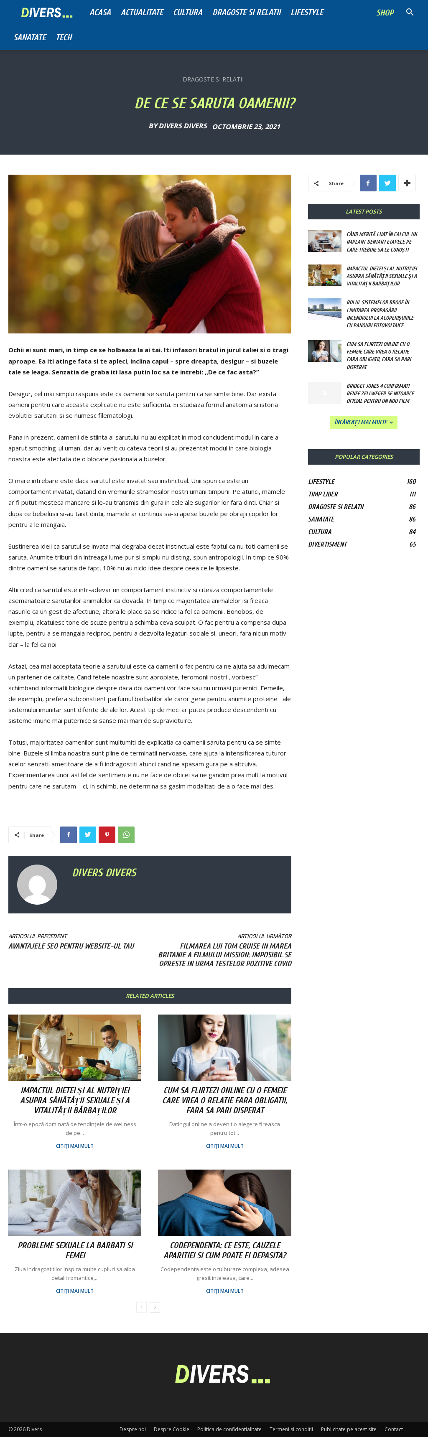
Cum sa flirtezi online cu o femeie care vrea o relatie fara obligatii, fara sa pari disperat (224, 1100)
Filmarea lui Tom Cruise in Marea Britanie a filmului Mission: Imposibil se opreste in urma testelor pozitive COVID (224, 955)
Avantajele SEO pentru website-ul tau (71, 946)
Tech (63, 37)
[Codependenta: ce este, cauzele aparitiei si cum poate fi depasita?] (224, 1203)
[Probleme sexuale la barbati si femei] (74, 1203)
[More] (407, 183)
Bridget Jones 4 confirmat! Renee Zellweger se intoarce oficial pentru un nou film (380, 393)
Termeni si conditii (291, 1429)
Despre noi (133, 1429)
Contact (394, 1429)
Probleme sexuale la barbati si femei (75, 1250)
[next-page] (155, 1307)
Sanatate (29, 37)
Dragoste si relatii (246, 12)
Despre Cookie (171, 1429)
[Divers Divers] (40, 885)
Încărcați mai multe (360, 422)
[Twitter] (87, 835)
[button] (410, 13)
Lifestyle (306, 12)
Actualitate (142, 12)
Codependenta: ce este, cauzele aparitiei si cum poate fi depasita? (224, 1250)
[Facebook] (68, 835)
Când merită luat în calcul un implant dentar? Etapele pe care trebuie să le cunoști (381, 241)
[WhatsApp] (126, 835)
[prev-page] (141, 1307)
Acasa (100, 12)
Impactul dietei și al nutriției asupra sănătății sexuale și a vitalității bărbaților (75, 1100)
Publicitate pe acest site (349, 1429)
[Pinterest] (107, 835)
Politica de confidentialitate (229, 1429)
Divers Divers (182, 125)
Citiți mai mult (75, 1146)
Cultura (187, 12)
